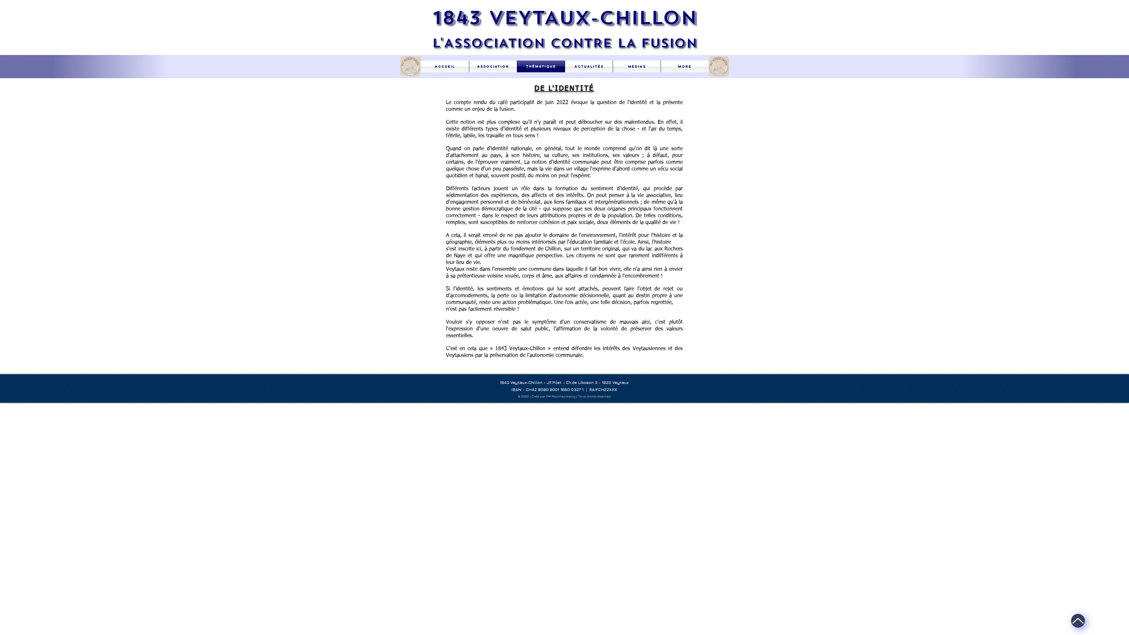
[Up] (1078, 621)
